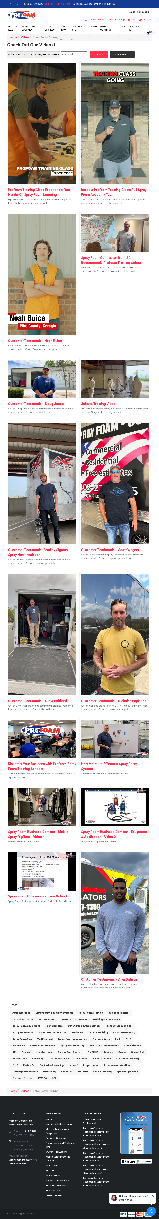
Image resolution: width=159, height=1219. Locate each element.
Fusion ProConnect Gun (53, 1032)
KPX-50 (42, 1078)
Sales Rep (37, 1058)
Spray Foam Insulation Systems (54, 1012)
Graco (122, 1052)
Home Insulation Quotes (59, 1124)
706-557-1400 (29, 1131)
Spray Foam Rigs (22, 1039)
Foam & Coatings (105, 28)
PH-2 (15, 1065)
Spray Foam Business (42, 1045)
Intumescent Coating (117, 1065)
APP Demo (82, 1058)
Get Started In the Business (84, 1025)
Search (99, 54)
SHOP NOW (63, 28)
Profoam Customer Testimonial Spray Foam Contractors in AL (96, 1132)
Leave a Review (54, 1195)
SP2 (54, 1078)
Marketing (49, 1071)
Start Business (50, 28)
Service (123, 26)
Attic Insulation (21, 1012)
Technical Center (22, 1019)
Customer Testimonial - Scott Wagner (110, 550)
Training (94, 26)
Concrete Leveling (124, 1032)
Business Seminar (118, 1012)
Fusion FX (28, 1065)
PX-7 (128, 1039)
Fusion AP (77, 1032)
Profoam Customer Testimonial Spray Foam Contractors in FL (96, 1157)
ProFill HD (92, 1052)
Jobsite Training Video (98, 404)
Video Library (53, 1165)
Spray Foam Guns (22, 1032)
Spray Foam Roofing (72, 1045)
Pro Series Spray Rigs (52, 1065)
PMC (117, 1039)
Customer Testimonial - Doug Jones (36, 404)
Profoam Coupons (56, 1138)
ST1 (14, 1052)
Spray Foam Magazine (21, 1159)
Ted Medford (45, 1039)
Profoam (82, 1071)
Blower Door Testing (70, 1052)
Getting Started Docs (25, 1071)
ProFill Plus (18, 1045)
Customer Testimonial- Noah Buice (35, 341)
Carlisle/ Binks (132, 1045)
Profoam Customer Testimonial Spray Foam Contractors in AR (96, 1169)
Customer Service (59, 1058)
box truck (66, 1071)
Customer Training (127, 1058)
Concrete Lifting (98, 1032)
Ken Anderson (47, 1019)
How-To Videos (102, 1058)
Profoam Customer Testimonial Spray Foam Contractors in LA (96, 1144)
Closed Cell (137, 1052)
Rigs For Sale (12, 28)
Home (49, 1119)
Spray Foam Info (77, 28)
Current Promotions (56, 1151)
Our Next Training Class (57, 3)
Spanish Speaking (127, 1071)
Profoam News (101, 1039)
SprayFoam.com (18, 1163)
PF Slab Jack (19, 1058)
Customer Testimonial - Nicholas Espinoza (113, 701)
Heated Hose (45, 1052)
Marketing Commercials (104, 1045)
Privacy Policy (53, 1190)
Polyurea (26, 1052)
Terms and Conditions (58, 1180)
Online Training (102, 1071)
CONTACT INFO (18, 1113)
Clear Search (122, 54)
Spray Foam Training (90, 1012)
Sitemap (50, 1170)
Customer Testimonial (74, 1019)
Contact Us (134, 28)
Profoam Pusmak (22, 1078)
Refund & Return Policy (58, 1185)
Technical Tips (54, 1025)
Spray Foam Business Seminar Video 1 (38, 896)
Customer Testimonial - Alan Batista (109, 979)
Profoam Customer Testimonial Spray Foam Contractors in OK (96, 1181)
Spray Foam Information (72, 1039)
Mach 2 (74, 1065)
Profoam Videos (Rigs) (119, 1025)
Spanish (108, 1052)
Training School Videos (106, 1019)
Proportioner (91, 1065)
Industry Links (53, 1175)
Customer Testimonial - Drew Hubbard (37, 701)
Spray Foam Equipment (28, 28)
